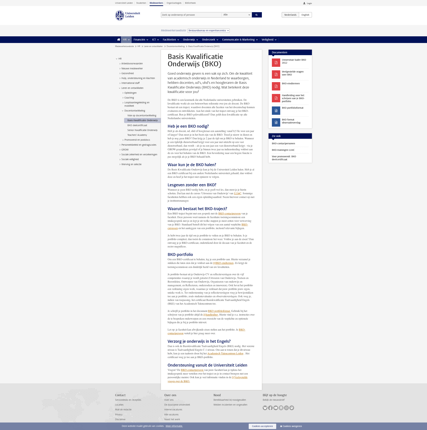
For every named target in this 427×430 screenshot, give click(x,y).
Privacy (118, 414)
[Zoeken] (257, 14)
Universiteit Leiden (124, 2)
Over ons (168, 400)
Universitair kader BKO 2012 (294, 61)
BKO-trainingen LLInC (283, 150)
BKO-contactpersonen (283, 143)
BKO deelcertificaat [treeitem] (137, 125)
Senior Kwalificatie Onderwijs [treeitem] (142, 130)
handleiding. (212, 314)
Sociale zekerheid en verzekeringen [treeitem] (139, 154)
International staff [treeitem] (130, 83)
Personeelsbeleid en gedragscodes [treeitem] (138, 144)
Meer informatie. (174, 426)
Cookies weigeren (292, 426)
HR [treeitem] (120, 58)
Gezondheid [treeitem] (127, 73)
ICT (154, 39)
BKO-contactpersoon (229, 213)
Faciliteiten (169, 39)
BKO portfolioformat (292, 107)
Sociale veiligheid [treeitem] (130, 159)
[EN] (305, 14)
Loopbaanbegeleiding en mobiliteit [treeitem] (136, 104)
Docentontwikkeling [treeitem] (134, 110)
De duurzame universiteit (177, 404)
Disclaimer (120, 419)
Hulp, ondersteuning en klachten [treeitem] (138, 78)
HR (125, 39)
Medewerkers (156, 2)
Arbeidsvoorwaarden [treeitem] (132, 63)
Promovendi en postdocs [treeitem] (137, 139)
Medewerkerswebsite (124, 46)
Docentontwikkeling (176, 46)
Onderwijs (189, 39)
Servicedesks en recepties (128, 400)
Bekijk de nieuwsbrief (274, 400)
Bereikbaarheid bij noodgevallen (230, 400)
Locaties (119, 404)
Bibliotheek (190, 2)
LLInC (237, 193)
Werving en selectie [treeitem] (131, 164)
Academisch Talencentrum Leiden (225, 353)
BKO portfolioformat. (219, 311)
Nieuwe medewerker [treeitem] (132, 68)
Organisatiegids (174, 2)
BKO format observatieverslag (291, 121)
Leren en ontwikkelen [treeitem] (132, 88)
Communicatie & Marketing (238, 39)
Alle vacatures (171, 414)
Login (309, 3)
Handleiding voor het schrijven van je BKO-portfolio (293, 98)
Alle (226, 14)
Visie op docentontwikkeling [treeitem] (141, 115)
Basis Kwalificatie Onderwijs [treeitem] (142, 120)
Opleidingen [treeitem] (130, 92)
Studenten (141, 2)
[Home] (118, 39)
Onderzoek (208, 39)
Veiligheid (267, 39)
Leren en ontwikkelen (153, 46)
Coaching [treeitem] (129, 97)
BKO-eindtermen (224, 263)
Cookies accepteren (262, 426)
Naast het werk (172, 419)
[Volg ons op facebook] (270, 408)
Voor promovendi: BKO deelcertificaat (284, 158)
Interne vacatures (173, 409)
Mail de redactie (123, 409)
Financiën (139, 39)
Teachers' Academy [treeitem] (137, 135)
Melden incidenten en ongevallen (230, 404)
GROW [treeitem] (125, 149)
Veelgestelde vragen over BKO (293, 73)
